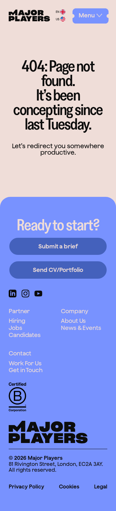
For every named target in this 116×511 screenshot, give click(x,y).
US (57, 19)
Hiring (17, 320)
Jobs (15, 327)
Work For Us (25, 363)
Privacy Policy (26, 486)
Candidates (25, 335)
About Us (73, 320)
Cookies (69, 486)
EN (57, 11)
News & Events (81, 327)
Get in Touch (26, 370)
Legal (100, 486)
